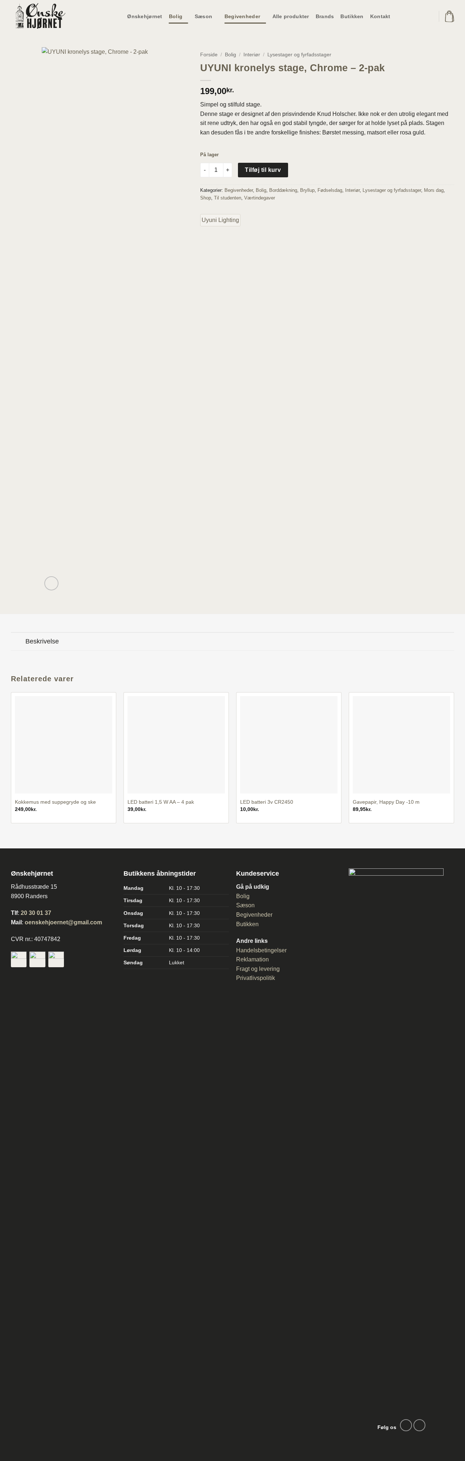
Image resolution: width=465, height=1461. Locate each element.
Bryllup (307, 190)
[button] (449, 16)
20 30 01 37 (36, 913)
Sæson (203, 16)
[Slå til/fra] (18, 642)
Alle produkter (290, 16)
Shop (205, 198)
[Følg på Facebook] (406, 1425)
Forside (209, 54)
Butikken (351, 16)
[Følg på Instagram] (419, 1425)
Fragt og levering (258, 969)
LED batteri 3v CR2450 (266, 802)
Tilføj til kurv (263, 170)
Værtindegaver (259, 198)
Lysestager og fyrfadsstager (299, 54)
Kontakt (380, 16)
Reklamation (252, 959)
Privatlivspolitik (255, 978)
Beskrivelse (42, 641)
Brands (325, 16)
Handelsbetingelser (261, 950)
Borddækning (283, 190)
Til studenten (227, 198)
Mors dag (434, 190)
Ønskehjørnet (144, 16)
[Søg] (428, 16)
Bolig (175, 16)
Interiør (251, 54)
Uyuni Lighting (220, 220)
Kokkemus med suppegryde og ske (55, 802)
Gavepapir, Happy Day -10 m (386, 802)
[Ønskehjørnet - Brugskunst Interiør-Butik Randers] (47, 16)
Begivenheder (242, 16)
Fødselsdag (330, 190)
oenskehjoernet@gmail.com (63, 922)
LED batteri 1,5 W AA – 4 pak (161, 802)
